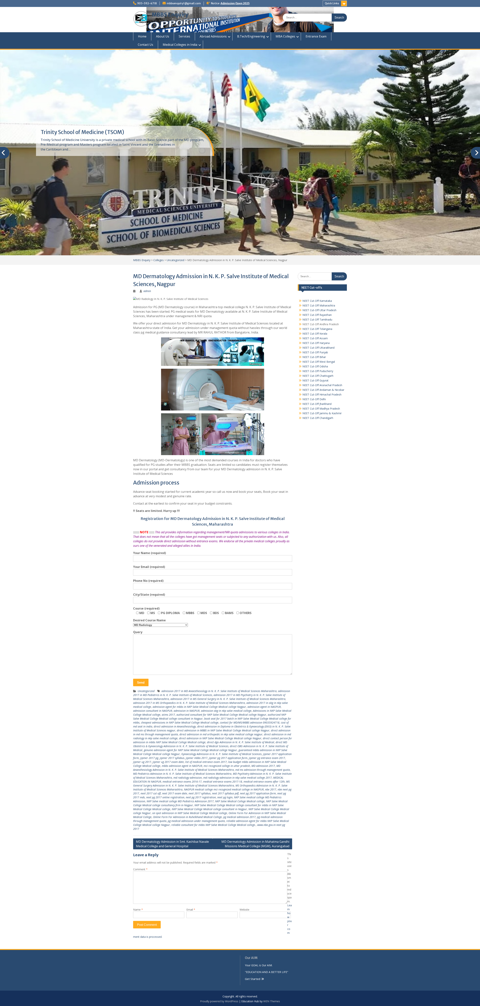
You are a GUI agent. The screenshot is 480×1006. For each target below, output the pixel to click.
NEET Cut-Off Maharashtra (318, 305)
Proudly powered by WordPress (219, 1001)
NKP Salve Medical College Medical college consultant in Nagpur (209, 809)
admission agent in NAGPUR (264, 707)
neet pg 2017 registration (201, 797)
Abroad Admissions (213, 36)
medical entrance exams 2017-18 (222, 781)
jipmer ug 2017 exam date (168, 762)
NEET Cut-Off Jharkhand (317, 404)
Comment (140, 869)
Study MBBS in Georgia (69, 132)
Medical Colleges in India (180, 45)
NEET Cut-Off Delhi (314, 399)
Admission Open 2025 (235, 3)
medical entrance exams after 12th (264, 781)
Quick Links (332, 3)
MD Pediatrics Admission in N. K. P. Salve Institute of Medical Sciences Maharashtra (182, 773)
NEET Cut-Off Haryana (316, 343)
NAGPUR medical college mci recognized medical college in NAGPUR (224, 789)
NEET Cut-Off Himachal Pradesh (321, 394)
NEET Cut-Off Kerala (314, 333)
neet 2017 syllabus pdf (225, 793)
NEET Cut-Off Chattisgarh (317, 376)
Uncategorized (146, 691)
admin (147, 291)
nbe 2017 (270, 789)
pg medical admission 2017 (239, 817)
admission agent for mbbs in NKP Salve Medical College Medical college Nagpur (199, 707)
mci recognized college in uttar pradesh (227, 766)
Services (184, 36)
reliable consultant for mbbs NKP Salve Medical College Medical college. (213, 825)
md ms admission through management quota (262, 770)
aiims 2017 (168, 714)
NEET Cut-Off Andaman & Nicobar (323, 390)
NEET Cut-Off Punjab (315, 352)
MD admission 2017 (263, 766)
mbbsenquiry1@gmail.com (184, 3)
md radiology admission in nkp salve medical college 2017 (237, 777)
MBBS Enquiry (170, 14)
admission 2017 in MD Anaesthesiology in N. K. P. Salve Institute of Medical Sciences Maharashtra (219, 691)
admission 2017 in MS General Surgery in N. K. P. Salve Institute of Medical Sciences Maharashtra (227, 699)
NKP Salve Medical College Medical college (240, 801)
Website (244, 909)
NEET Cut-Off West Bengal (318, 361)
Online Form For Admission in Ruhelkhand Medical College (187, 817)
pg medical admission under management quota (196, 821)
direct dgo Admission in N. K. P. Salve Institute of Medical (240, 742)
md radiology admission (187, 777)
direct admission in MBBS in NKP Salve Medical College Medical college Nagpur (223, 730)
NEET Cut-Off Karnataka (317, 301)
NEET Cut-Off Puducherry (317, 371)
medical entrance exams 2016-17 (182, 781)
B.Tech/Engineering (251, 36)
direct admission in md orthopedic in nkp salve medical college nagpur (220, 734)
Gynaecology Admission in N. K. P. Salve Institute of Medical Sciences (221, 754)
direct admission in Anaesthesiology (175, 726)
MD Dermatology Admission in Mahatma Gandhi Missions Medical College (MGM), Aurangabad (255, 844)
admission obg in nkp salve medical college (226, 710)
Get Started (252, 979)
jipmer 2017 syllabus (172, 758)
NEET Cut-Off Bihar (314, 357)
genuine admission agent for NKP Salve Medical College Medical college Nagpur (190, 750)
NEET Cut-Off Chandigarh (317, 418)
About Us (162, 36)
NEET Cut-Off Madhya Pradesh (321, 408)
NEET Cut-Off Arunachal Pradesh (322, 385)
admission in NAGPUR (187, 710)
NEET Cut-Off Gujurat (315, 380)
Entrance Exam (316, 36)
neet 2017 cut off (151, 793)
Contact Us (145, 45)
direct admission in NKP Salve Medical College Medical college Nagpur (220, 738)
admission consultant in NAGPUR (152, 710)
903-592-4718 (147, 3)
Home (142, 36)
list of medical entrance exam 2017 (206, 762)
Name (138, 909)
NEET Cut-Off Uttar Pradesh (319, 310)
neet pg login (224, 797)
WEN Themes (271, 1001)
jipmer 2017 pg (149, 758)
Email (190, 909)
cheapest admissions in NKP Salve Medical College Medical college (179, 722)
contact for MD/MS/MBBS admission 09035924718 (249, 722)
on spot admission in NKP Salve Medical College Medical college (189, 813)
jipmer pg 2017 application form (228, 758)
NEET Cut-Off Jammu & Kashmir (322, 413)
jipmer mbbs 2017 (196, 758)
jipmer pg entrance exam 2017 (267, 758)
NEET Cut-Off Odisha (315, 366)
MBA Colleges (285, 36)
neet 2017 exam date (174, 793)
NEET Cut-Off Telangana (317, 329)
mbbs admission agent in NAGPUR (182, 766)
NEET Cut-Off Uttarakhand (318, 347)
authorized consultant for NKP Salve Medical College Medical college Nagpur (221, 714)
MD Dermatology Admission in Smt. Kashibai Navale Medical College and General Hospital (172, 844)
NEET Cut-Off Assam (315, 338)
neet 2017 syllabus (200, 793)
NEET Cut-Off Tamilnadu (317, 319)
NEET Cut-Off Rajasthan (317, 315)
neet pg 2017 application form (258, 793)
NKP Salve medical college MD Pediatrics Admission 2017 (180, 801)
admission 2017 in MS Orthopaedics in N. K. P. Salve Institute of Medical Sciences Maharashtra (189, 703)
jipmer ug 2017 (142, 762)
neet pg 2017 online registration (165, 797)
